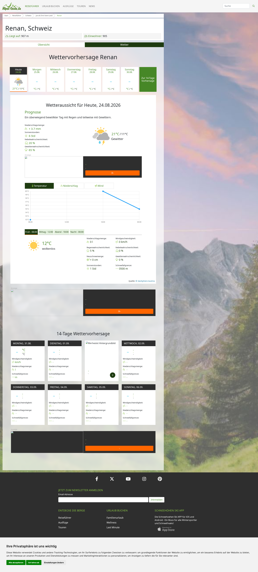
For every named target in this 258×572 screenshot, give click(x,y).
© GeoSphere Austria (145, 281)
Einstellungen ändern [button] (54, 562)
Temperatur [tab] (40, 185)
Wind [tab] (100, 185)
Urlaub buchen (51, 6)
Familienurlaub (115, 517)
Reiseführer (32, 6)
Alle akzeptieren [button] (16, 562)
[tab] (31, 232)
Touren (81, 6)
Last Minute (113, 527)
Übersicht (44, 44)
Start (6, 15)
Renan (59, 15)
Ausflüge (68, 6)
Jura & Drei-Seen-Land (44, 15)
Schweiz (28, 15)
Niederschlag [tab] (70, 185)
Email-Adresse (65, 494)
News (92, 6)
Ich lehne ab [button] (33, 562)
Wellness (111, 522)
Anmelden (157, 499)
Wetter (124, 44)
